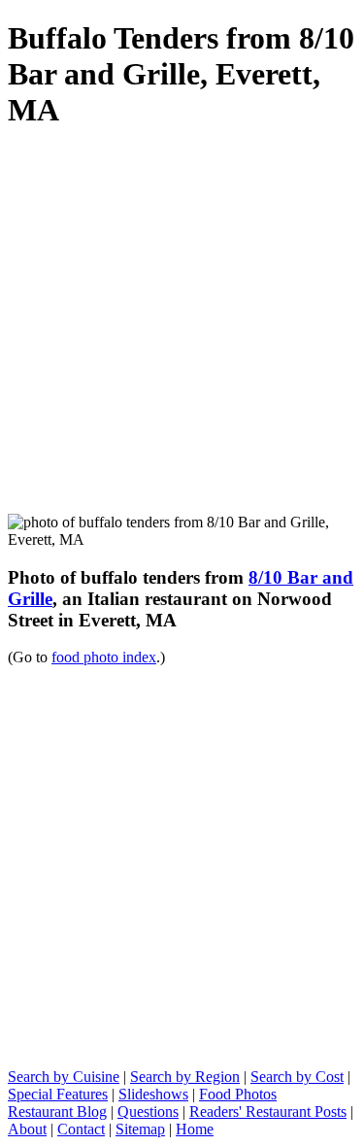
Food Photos (238, 1094)
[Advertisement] (182, 332)
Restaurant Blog (57, 1111)
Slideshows (153, 1094)
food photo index (103, 657)
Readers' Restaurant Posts (268, 1111)
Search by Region (185, 1076)
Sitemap (140, 1129)
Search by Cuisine (63, 1076)
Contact (81, 1129)
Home (195, 1129)
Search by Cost (297, 1076)
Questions (148, 1111)
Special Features (58, 1094)
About (27, 1129)
